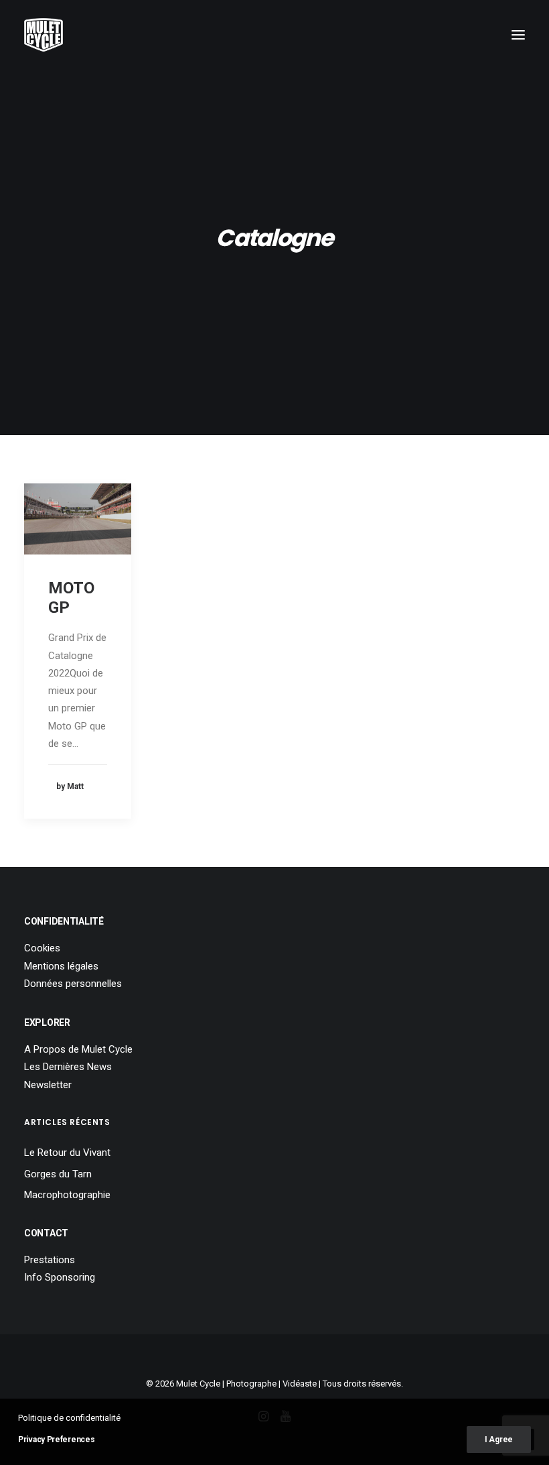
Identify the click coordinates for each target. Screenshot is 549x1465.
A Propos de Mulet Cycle (78, 1049)
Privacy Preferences (56, 1439)
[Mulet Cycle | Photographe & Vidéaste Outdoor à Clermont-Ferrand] (43, 35)
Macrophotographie (67, 1195)
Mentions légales (61, 966)
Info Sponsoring (59, 1277)
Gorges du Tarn (58, 1174)
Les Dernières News (68, 1067)
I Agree (499, 1439)
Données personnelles (73, 984)
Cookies (42, 948)
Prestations (49, 1260)
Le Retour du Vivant (67, 1153)
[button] (518, 35)
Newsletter (48, 1085)
